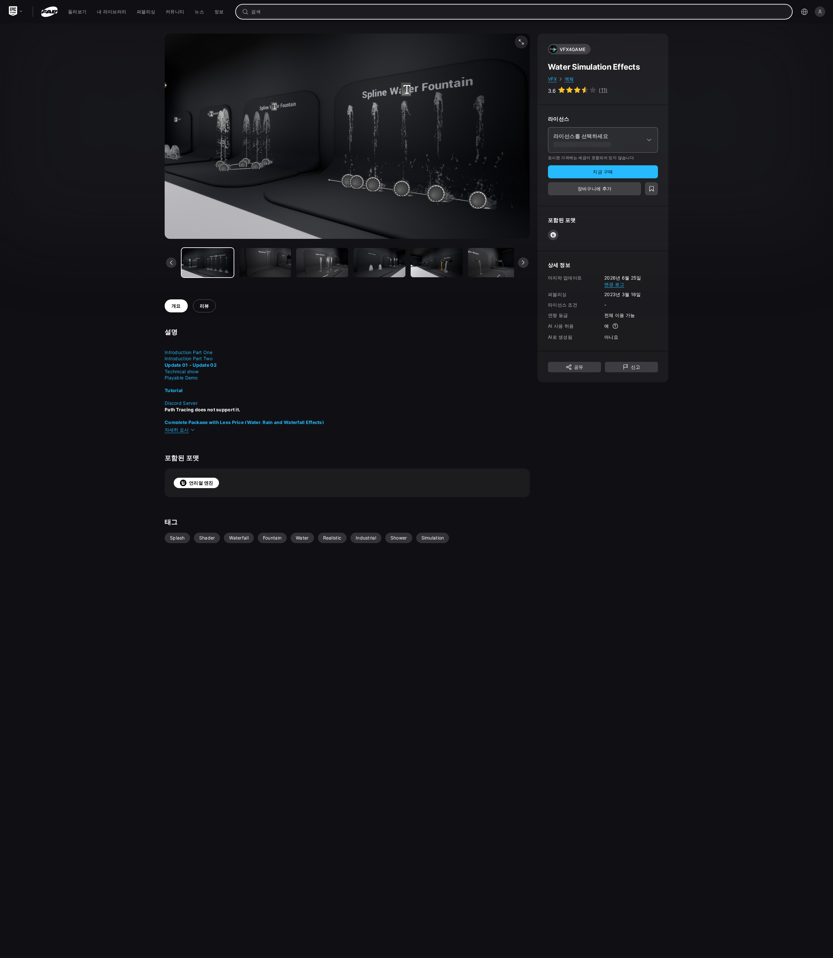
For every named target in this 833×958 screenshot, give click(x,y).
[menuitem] (77, 12)
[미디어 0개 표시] (208, 262)
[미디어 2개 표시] (322, 262)
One (207, 352)
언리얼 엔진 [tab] (201, 483)
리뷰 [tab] (204, 305)
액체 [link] (569, 79)
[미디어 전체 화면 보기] (521, 41)
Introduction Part (183, 352)
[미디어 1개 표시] (265, 262)
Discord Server (181, 403)
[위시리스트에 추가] (651, 188)
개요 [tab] (176, 305)
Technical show (181, 371)
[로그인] (820, 12)
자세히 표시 (177, 429)
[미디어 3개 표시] (379, 262)
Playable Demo (181, 377)
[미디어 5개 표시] (494, 262)
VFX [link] (552, 79)
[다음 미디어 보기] (523, 262)
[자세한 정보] (615, 326)
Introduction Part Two (188, 358)
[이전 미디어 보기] (171, 262)
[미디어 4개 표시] (437, 262)
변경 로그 (614, 284)
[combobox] (518, 11)
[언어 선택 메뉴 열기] (804, 12)
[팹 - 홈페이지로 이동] (49, 12)
